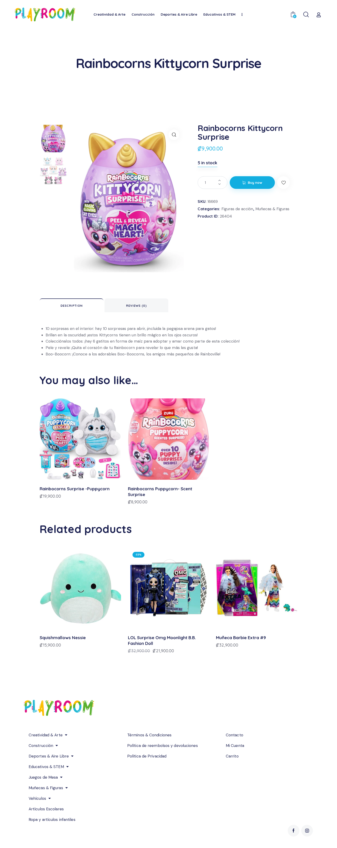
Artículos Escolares (46, 808)
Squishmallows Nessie (63, 637)
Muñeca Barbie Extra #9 (241, 637)
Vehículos (37, 798)
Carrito (232, 756)
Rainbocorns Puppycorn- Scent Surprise (160, 491)
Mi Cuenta (235, 745)
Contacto (234, 734)
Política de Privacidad (146, 756)
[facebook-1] (293, 831)
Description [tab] (72, 305)
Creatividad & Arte (46, 734)
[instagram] (307, 831)
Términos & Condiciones (149, 734)
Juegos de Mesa (43, 777)
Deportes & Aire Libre (49, 756)
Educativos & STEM (46, 766)
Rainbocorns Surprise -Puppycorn (75, 488)
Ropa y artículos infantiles (52, 819)
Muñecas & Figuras (272, 208)
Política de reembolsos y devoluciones (162, 745)
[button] (173, 134)
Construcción (41, 745)
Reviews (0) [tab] (136, 305)
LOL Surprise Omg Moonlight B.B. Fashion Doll (162, 640)
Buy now (255, 182)
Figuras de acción (237, 208)
